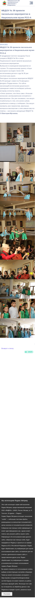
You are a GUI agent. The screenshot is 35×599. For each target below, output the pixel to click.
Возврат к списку (7, 348)
